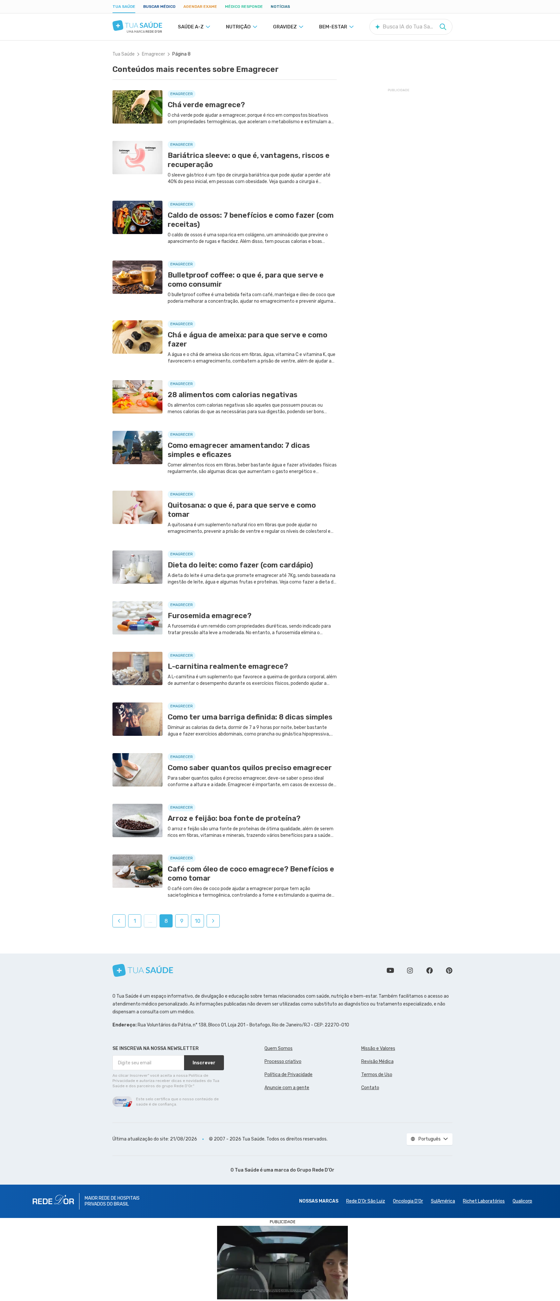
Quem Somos (278, 1048)
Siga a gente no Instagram (410, 970)
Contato (370, 1087)
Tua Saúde (123, 6)
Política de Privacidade (288, 1074)
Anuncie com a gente (286, 1087)
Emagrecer (153, 54)
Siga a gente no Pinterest (449, 970)
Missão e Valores (378, 1048)
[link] (119, 920)
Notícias (280, 6)
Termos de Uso (376, 1074)
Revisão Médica (377, 1061)
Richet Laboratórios (484, 1201)
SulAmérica (443, 1201)
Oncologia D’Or (408, 1201)
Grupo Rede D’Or (315, 1170)
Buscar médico (159, 6)
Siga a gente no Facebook (429, 970)
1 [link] (135, 921)
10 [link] (197, 921)
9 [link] (181, 921)
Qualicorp (522, 1201)
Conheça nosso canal (390, 970)
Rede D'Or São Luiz (365, 1201)
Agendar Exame (200, 6)
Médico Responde (244, 6)
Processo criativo (282, 1061)
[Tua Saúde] (137, 25)
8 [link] (166, 921)
